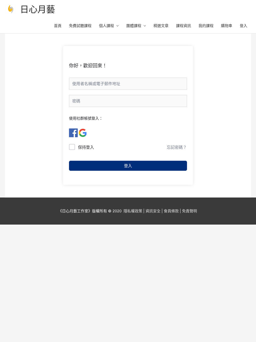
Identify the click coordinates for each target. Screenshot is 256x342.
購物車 (226, 25)
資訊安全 (153, 211)
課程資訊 (183, 25)
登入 (243, 25)
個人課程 (106, 25)
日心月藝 (37, 9)
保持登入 (86, 147)
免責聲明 (189, 211)
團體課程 (133, 25)
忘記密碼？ (177, 147)
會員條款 (171, 211)
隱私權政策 (133, 211)
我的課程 (206, 25)
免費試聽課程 (80, 25)
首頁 (58, 25)
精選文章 (161, 25)
